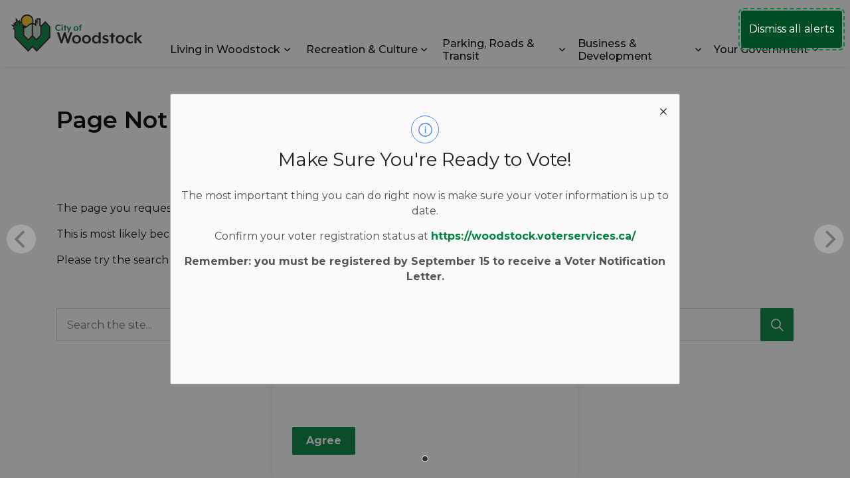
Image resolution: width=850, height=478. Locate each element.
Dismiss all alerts (791, 29)
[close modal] (663, 110)
